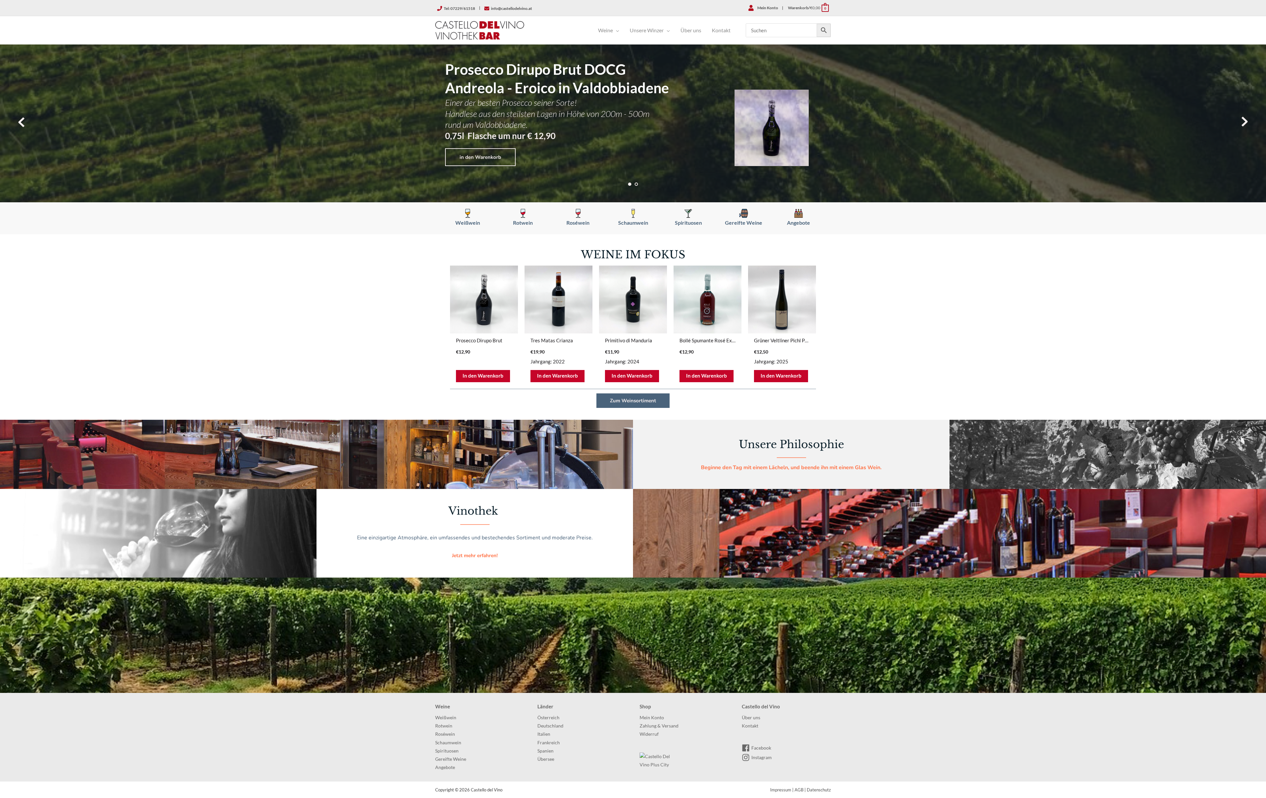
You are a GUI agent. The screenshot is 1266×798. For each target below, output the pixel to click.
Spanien (545, 751)
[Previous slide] (21, 122)
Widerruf (649, 734)
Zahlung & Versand (659, 725)
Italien (543, 734)
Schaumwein (448, 742)
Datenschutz (819, 789)
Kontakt (750, 725)
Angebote (445, 767)
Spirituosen (447, 751)
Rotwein (443, 725)
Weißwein (445, 717)
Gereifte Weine (450, 759)
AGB (799, 789)
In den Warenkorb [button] (483, 376)
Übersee (545, 759)
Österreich (548, 717)
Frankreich (548, 742)
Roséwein (445, 734)
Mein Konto (652, 717)
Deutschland (550, 725)
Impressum (780, 789)
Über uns (751, 717)
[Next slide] (1244, 122)
